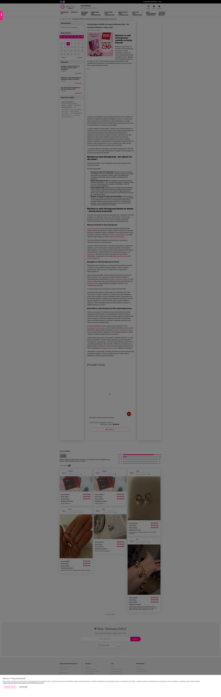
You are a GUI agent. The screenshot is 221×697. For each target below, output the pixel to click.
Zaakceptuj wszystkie (10, 687)
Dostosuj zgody (23, 687)
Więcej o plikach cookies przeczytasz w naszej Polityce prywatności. (23, 683)
